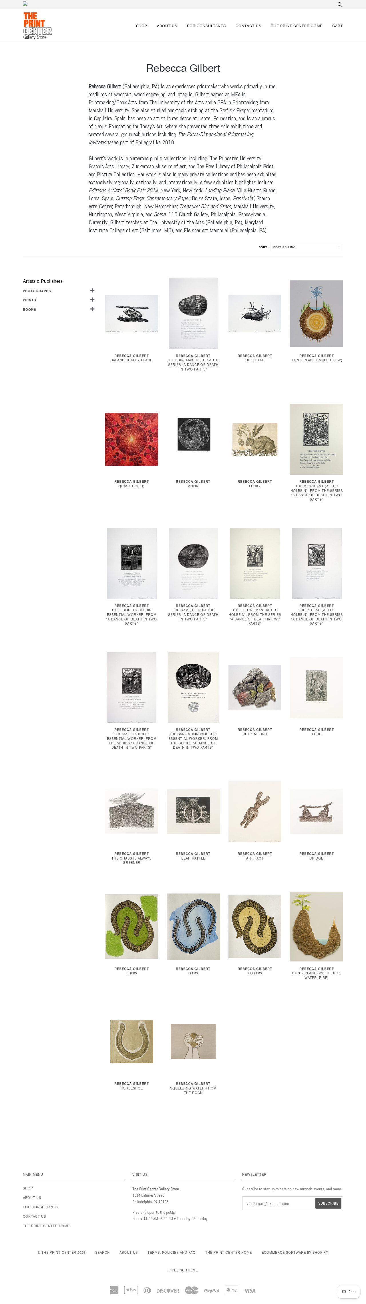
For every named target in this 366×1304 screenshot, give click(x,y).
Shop (141, 25)
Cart (337, 25)
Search (102, 1252)
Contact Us (248, 25)
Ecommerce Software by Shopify (295, 1252)
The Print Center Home (297, 25)
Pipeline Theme (183, 1270)
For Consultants (206, 25)
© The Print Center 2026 (61, 1252)
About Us (167, 25)
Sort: (264, 247)
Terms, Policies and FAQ (172, 1252)
